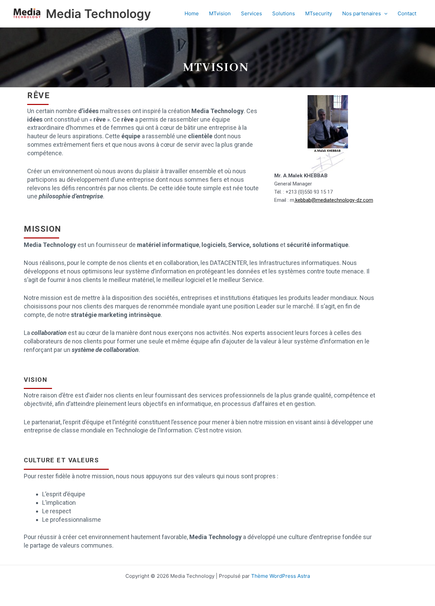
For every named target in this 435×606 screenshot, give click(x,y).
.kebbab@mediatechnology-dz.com (333, 200)
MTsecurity (318, 13)
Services (251, 13)
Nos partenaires (361, 13)
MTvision (220, 13)
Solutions (283, 13)
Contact (407, 13)
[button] (384, 13)
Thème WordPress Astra (280, 576)
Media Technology (98, 13)
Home (192, 13)
